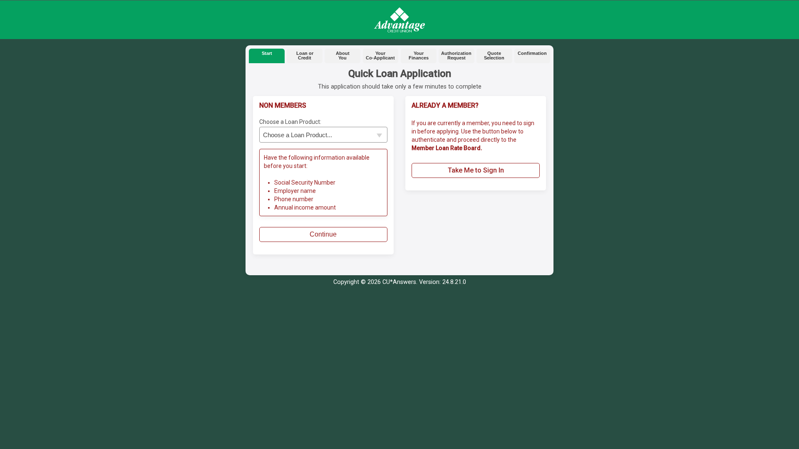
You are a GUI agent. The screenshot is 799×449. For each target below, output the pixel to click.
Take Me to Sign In (476, 170)
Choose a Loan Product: (290, 122)
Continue (323, 234)
